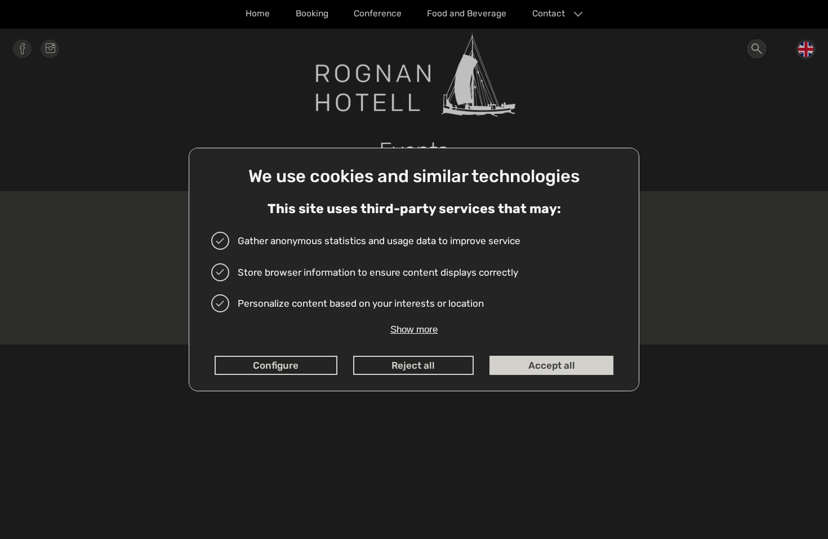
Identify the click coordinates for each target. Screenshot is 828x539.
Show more (414, 329)
